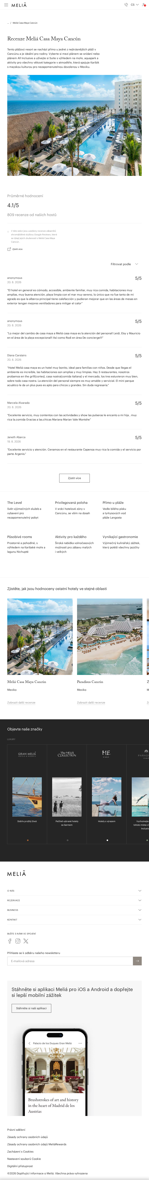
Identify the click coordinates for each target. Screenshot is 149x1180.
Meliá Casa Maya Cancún (25, 22)
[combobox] (135, 4)
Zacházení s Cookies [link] (20, 1151)
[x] (25, 941)
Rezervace (13, 900)
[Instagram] (17, 941)
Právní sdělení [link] (16, 1129)
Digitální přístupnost (20, 1166)
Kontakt (12, 919)
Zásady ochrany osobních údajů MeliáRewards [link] (36, 1144)
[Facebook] (9, 941)
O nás (11, 890)
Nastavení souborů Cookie (24, 1159)
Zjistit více (17, 249)
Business (12, 910)
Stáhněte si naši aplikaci (31, 1008)
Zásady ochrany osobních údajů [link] (27, 1137)
